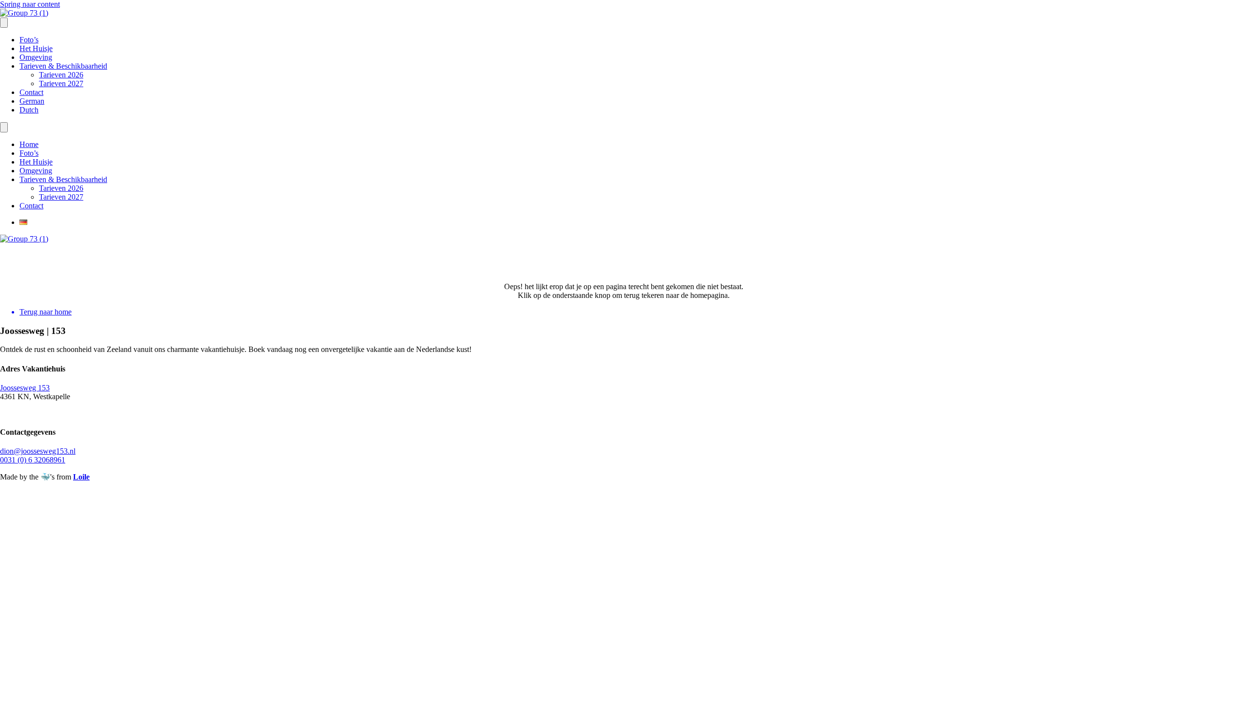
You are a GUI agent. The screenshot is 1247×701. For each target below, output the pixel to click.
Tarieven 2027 (61, 83)
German (31, 101)
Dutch (28, 110)
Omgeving (35, 57)
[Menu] (4, 23)
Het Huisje (36, 48)
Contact (31, 92)
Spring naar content (30, 4)
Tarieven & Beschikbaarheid (63, 66)
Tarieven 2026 (61, 75)
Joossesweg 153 (25, 388)
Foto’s (28, 40)
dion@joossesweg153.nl (38, 451)
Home (28, 144)
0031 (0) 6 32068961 (32, 460)
